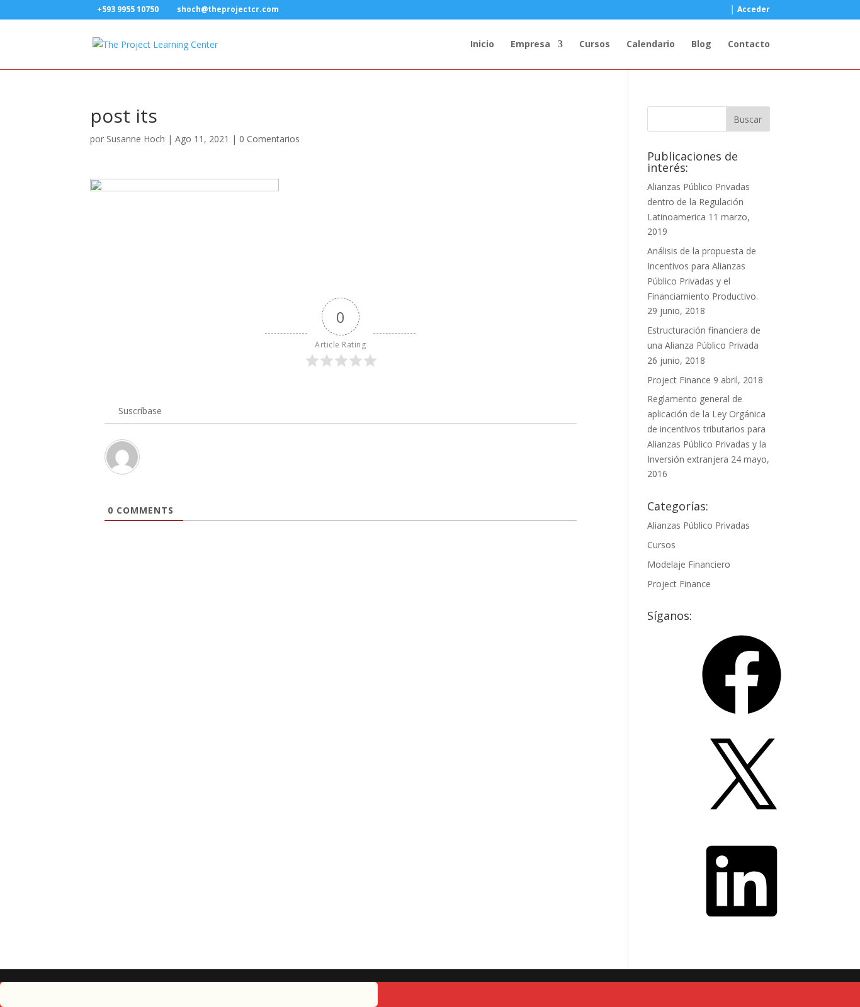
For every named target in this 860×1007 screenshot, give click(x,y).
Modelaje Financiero (688, 564)
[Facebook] (741, 718)
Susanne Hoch (135, 139)
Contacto (749, 45)
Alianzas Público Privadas (698, 525)
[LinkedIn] (741, 925)
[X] (741, 822)
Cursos (594, 45)
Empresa (530, 45)
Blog (701, 45)
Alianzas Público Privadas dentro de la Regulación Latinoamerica (698, 202)
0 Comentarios (269, 139)
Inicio (482, 45)
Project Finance (679, 380)
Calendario (650, 45)
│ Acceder (750, 10)
